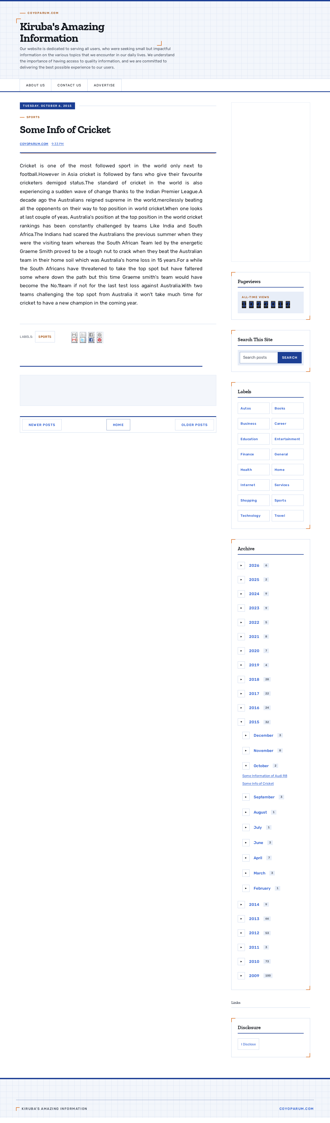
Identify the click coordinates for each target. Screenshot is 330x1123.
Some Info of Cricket (258, 783)
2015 (254, 722)
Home (118, 425)
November (263, 750)
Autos (246, 408)
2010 (254, 961)
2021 (254, 636)
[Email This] (74, 337)
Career (280, 423)
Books (280, 408)
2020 (254, 651)
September (264, 797)
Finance (247, 454)
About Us (35, 85)
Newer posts (42, 425)
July (258, 827)
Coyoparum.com (296, 1109)
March (259, 873)
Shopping (249, 500)
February (262, 888)
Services (282, 485)
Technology (250, 516)
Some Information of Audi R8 (264, 776)
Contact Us (69, 85)
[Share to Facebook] (91, 337)
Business (248, 423)
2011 (254, 947)
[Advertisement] (271, 182)
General (281, 454)
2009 (254, 975)
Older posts (195, 425)
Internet (248, 485)
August (260, 812)
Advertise (104, 85)
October (261, 766)
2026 (254, 565)
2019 (254, 665)
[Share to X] (83, 337)
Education (249, 439)
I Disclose (248, 1044)
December (263, 735)
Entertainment (287, 439)
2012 (254, 933)
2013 (254, 918)
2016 (254, 708)
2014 (254, 904)
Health (246, 470)
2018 (254, 679)
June (258, 842)
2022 (254, 622)
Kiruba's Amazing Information (62, 32)
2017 (254, 693)
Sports (33, 117)
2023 (254, 608)
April (258, 858)
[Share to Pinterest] (100, 337)
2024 (254, 594)
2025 (254, 579)
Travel (280, 516)
